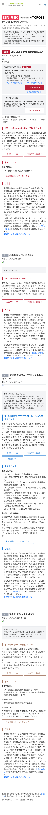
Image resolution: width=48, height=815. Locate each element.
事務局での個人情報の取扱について (18, 234)
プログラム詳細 (34, 154)
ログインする (35, 87)
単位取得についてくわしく (18, 176)
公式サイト (12, 154)
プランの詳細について (15, 83)
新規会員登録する (34, 92)
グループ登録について (35, 83)
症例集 (12, 459)
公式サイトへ (35, 110)
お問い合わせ (37, 353)
